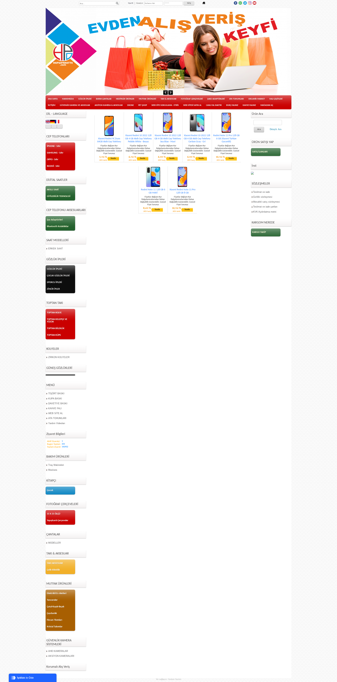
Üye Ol (130, 3)
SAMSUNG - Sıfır (55, 153)
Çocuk (50, 490)
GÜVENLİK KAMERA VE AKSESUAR (75, 105)
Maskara (52, 470)
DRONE (130, 105)
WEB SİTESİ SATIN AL (192, 105)
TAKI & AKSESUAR (168, 99)
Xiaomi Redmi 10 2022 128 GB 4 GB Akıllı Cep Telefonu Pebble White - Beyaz (138, 138)
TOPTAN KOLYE (54, 312)
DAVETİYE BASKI (57, 403)
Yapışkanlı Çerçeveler (57, 520)
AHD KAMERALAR (58, 651)
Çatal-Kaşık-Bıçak (55, 606)
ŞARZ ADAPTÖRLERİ (216, 99)
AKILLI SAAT (53, 189)
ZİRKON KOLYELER (59, 357)
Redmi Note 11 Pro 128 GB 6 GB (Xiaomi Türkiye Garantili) (226, 138)
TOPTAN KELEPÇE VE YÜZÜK (57, 320)
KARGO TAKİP (259, 232)
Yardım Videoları (56, 423)
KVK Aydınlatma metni (264, 211)
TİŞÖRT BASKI (56, 393)
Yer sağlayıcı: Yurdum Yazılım (168, 679)
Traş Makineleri (56, 465)
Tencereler (52, 600)
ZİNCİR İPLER (53, 289)
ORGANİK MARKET (256, 99)
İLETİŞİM (51, 105)
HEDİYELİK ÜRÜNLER (125, 99)
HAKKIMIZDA (68, 99)
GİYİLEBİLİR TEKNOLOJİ (58, 196)
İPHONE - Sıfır (54, 146)
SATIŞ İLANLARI (260, 152)
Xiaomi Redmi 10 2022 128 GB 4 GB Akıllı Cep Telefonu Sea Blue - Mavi (167, 138)
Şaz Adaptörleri (55, 220)
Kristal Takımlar (54, 626)
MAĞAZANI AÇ (266, 105)
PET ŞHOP (142, 105)
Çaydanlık (52, 613)
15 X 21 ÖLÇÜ (53, 514)
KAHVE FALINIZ (249, 105)
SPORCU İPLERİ (54, 282)
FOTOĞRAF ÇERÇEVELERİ (192, 99)
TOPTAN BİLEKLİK (55, 328)
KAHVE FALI (55, 408)
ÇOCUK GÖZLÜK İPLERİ (58, 275)
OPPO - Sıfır (52, 159)
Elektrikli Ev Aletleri (56, 593)
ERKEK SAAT (55, 248)
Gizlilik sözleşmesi (262, 197)
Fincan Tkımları (54, 620)
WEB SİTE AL (55, 413)
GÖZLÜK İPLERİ (84, 99)
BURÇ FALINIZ (232, 105)
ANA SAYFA (53, 99)
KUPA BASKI (55, 398)
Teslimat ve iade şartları (265, 206)
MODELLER (54, 542)
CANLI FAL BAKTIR (214, 105)
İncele (113, 158)
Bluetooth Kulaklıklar (58, 226)
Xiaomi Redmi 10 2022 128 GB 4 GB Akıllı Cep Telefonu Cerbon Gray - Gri (197, 138)
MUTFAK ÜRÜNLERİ (147, 99)
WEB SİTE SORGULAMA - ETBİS (165, 105)
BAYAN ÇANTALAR (103, 99)
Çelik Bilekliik (53, 570)
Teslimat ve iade (261, 192)
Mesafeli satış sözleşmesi (266, 201)
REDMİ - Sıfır (53, 166)
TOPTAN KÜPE (54, 335)
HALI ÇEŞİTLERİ (275, 99)
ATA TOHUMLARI (236, 99)
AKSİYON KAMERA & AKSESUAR (109, 105)
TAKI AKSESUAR (55, 563)
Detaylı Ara (275, 129)
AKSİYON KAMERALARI (61, 656)
